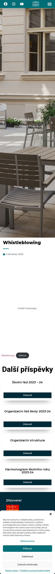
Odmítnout (27, 556)
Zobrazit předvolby (27, 564)
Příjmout (27, 548)
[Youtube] (22, 4)
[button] (50, 514)
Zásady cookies (11, 570)
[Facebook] (5, 4)
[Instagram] (13, 4)
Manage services (28, 541)
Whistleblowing (8, 355)
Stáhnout (22, 355)
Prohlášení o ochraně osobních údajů (35, 570)
